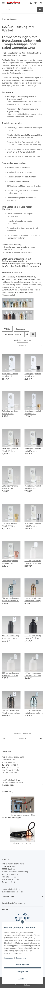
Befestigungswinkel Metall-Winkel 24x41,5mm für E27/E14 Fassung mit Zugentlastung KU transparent (10, 487)
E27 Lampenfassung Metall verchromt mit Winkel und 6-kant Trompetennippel (33, 711)
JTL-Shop (27, 985)
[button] (31, 2)
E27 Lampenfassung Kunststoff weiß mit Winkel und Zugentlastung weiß (32, 674)
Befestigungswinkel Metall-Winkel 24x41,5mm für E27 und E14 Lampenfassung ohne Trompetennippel (11, 374)
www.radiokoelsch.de (23, 252)
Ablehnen (22, 979)
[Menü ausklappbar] (3, 1)
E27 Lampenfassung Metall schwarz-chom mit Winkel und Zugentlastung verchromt (11, 711)
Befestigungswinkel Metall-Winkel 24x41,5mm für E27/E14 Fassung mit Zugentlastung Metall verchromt (33, 524)
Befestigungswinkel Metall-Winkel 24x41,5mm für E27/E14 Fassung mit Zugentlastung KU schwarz (33, 449)
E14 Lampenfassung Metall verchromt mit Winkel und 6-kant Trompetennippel (11, 599)
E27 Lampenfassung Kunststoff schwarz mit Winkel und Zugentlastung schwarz (32, 636)
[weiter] (40, 345)
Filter (8, 329)
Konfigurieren (22, 972)
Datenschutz (21, 958)
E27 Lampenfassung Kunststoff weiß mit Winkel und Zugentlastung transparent (10, 674)
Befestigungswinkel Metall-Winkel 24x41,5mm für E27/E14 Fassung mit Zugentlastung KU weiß (33, 487)
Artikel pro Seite (12, 334)
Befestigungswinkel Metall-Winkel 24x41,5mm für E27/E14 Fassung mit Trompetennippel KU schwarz (33, 374)
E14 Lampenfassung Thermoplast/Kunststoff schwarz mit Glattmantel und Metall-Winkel (11, 636)
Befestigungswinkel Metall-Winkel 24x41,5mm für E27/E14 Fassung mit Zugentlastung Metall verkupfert (11, 562)
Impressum (8, 958)
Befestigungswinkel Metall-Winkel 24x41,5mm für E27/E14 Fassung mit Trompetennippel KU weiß (11, 412)
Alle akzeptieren (22, 964)
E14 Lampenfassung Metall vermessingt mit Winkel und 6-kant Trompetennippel (33, 599)
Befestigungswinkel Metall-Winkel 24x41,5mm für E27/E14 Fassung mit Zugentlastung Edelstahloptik (10, 449)
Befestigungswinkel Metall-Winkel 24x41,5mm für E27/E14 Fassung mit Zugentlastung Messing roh (10, 524)
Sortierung (20, 329)
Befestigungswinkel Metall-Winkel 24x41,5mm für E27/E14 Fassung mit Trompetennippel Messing (33, 412)
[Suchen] (40, 9)
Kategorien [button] (8, 785)
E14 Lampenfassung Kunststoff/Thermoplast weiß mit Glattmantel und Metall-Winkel (33, 562)
